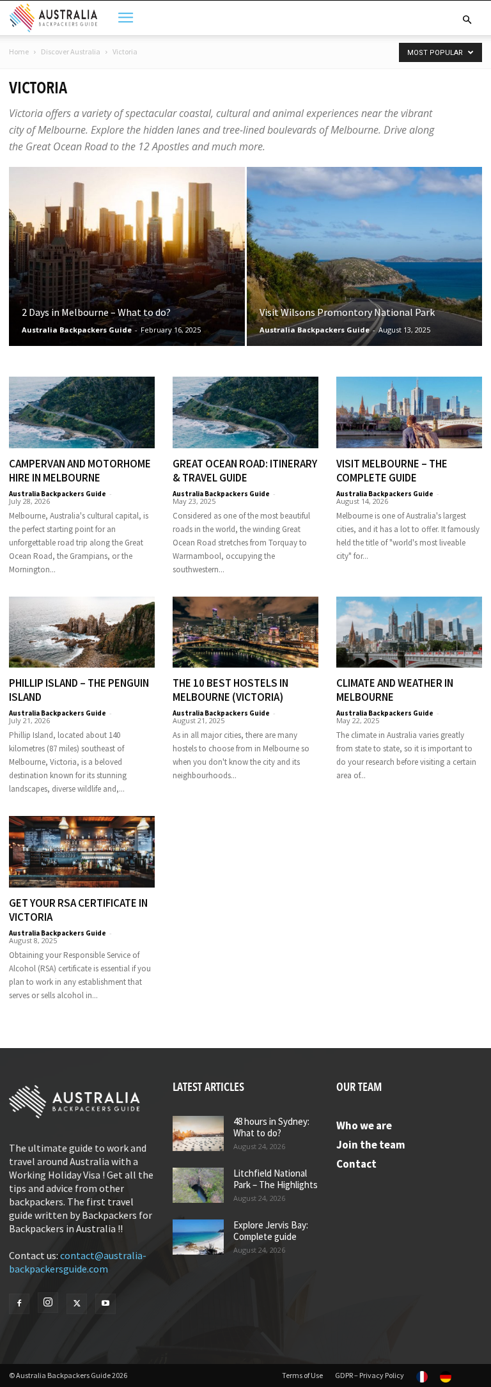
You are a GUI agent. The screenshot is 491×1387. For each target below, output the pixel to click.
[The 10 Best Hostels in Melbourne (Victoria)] (245, 632)
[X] (76, 1304)
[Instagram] (48, 1302)
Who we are (364, 1125)
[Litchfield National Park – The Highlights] (198, 1185)
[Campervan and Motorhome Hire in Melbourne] (82, 412)
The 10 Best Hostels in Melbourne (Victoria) (230, 690)
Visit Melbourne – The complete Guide (392, 471)
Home (19, 51)
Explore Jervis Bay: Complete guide (270, 1230)
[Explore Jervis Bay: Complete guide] (198, 1237)
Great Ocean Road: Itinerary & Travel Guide (245, 471)
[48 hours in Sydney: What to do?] (198, 1133)
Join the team (370, 1145)
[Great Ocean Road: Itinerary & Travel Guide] (245, 412)
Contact (356, 1164)
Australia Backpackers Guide (77, 329)
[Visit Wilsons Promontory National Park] (365, 269)
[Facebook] (19, 1304)
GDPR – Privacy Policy (369, 1375)
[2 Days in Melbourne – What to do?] (127, 269)
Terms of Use (302, 1375)
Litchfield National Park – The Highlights (275, 1179)
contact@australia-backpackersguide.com (77, 1262)
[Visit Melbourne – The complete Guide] (409, 412)
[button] (466, 19)
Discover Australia (70, 51)
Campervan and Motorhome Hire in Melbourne (80, 471)
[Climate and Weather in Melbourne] (409, 632)
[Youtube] (105, 1304)
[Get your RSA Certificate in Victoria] (82, 852)
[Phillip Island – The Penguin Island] (82, 632)
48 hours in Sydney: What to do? (271, 1127)
